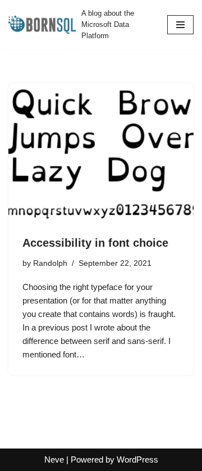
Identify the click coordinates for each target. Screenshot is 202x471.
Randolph (50, 263)
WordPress (137, 459)
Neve (54, 459)
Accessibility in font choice (95, 243)
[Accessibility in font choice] (101, 153)
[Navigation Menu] (180, 24)
